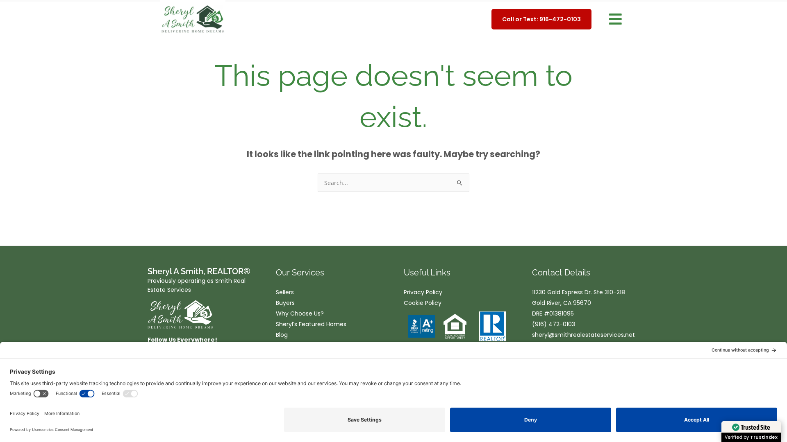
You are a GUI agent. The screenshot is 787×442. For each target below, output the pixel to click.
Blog (282, 335)
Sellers (285, 292)
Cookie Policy (422, 303)
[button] (615, 19)
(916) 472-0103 (553, 324)
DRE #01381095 (553, 313)
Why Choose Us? (300, 313)
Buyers (285, 303)
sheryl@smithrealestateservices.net (583, 335)
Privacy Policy (423, 292)
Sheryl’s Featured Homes (311, 324)
